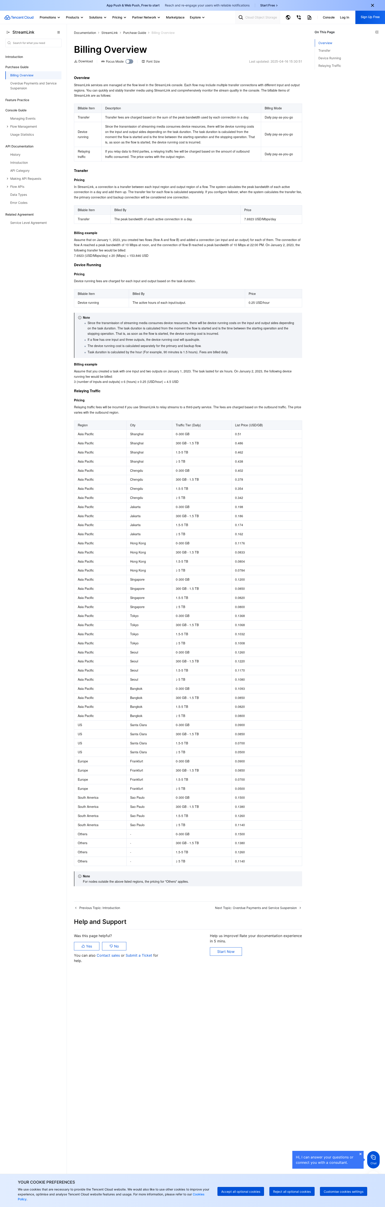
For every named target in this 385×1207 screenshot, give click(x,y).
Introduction (14, 57)
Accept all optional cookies (240, 1191)
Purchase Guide (134, 33)
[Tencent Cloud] (18, 17)
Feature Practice (17, 100)
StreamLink (109, 33)
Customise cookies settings (343, 1191)
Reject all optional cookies (292, 1191)
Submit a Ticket (139, 955)
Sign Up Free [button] (370, 17)
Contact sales (109, 955)
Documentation (85, 33)
